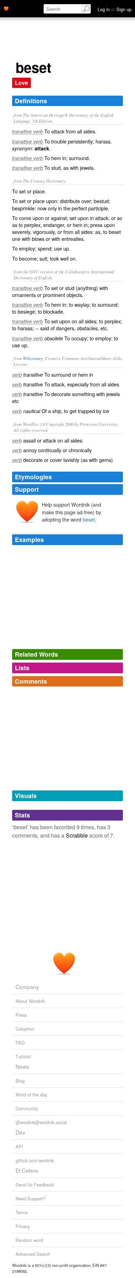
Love (21, 83)
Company (27, 986)
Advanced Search (33, 1254)
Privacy (23, 1226)
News (22, 1066)
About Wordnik (30, 1001)
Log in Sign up (115, 9)
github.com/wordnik (35, 1160)
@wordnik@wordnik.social (41, 1122)
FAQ (20, 1042)
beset (89, 519)
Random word (29, 1240)
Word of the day (31, 1094)
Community (27, 1108)
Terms (22, 1212)
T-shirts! (23, 1056)
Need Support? (30, 1198)
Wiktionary (33, 358)
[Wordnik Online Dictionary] (6, 8)
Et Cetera (27, 1170)
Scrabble (77, 835)
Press (21, 1015)
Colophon (25, 1028)
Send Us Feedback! (35, 1184)
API (19, 1146)
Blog (20, 1080)
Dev (20, 1132)
